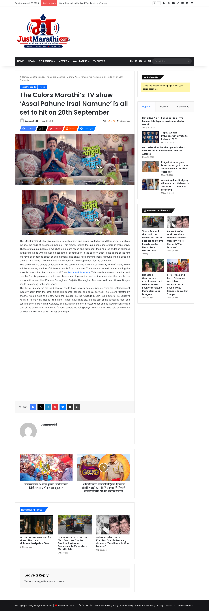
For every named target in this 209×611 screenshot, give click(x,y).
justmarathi (30, 121)
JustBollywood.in (185, 605)
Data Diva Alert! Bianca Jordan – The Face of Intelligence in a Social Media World (163, 121)
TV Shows (99, 61)
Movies (63, 61)
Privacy (160, 605)
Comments (183, 106)
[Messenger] (63, 407)
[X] (40, 407)
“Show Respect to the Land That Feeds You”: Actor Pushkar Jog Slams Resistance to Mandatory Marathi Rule (111, 3)
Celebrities (46, 61)
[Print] (77, 407)
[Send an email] (37, 121)
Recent (164, 106)
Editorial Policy (126, 605)
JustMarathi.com (66, 605)
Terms (138, 605)
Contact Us (170, 605)
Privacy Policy (111, 605)
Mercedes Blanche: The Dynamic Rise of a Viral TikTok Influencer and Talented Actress (165, 150)
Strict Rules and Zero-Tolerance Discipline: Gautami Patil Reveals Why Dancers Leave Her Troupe (177, 284)
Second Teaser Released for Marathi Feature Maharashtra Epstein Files (35, 540)
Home (20, 61)
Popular (146, 106)
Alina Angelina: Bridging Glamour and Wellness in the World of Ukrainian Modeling (175, 185)
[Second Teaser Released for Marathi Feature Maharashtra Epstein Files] (36, 524)
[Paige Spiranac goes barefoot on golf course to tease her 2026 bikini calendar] (150, 166)
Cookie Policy (148, 605)
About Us (99, 605)
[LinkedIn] (48, 407)
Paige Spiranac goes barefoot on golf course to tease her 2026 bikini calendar (174, 167)
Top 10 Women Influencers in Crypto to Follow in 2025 (174, 136)
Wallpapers (80, 61)
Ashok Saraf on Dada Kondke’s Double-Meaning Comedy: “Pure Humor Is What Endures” (113, 542)
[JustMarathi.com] (43, 31)
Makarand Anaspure (79, 272)
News (31, 61)
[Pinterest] (55, 407)
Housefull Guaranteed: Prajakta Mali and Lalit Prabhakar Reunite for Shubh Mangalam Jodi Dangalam (152, 284)
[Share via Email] (70, 407)
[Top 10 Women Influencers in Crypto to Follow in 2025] (150, 137)
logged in (41, 581)
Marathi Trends (37, 77)
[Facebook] (33, 407)
